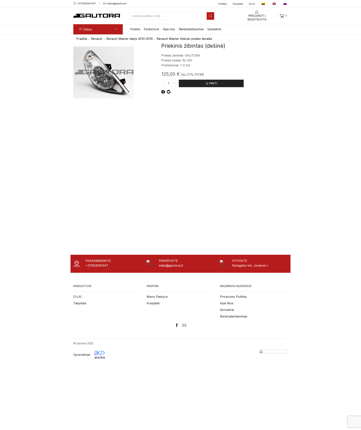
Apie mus (169, 29)
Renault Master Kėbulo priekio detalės (184, 39)
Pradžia (135, 29)
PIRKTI (213, 83)
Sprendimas (81, 355)
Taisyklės (237, 3)
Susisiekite (214, 29)
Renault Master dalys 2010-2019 (129, 39)
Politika (222, 3)
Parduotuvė (151, 29)
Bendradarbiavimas (191, 29)
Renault (96, 39)
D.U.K (252, 3)
